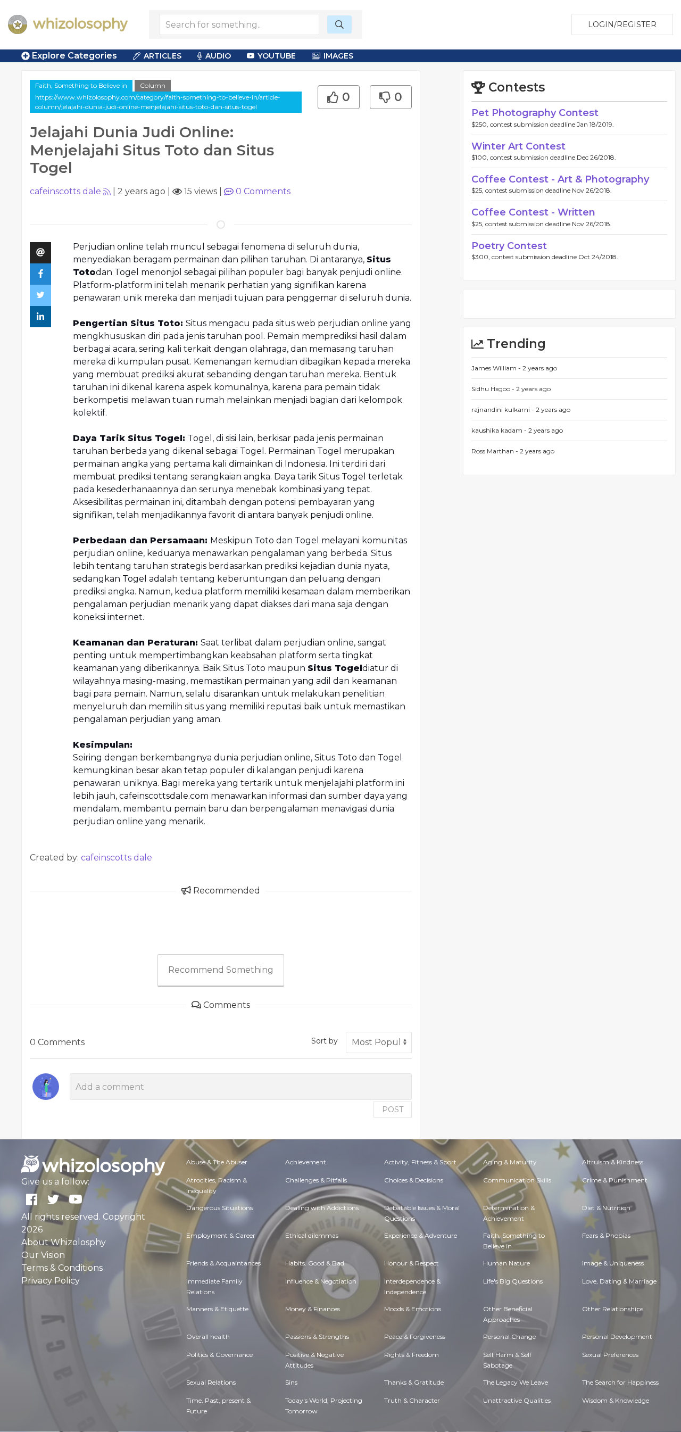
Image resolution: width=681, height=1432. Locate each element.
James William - (496, 368)
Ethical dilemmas (311, 1235)
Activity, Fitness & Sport (420, 1162)
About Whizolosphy (63, 1242)
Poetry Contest (509, 246)
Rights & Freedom (411, 1355)
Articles (162, 56)
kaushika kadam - (499, 430)
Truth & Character (412, 1400)
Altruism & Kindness (612, 1162)
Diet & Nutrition (606, 1208)
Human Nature (506, 1263)
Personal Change (509, 1336)
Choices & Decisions (413, 1180)
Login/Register (622, 24)
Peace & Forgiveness (414, 1336)
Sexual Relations (211, 1382)
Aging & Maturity (510, 1162)
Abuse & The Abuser (216, 1162)
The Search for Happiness (620, 1382)
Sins (291, 1382)
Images (338, 56)
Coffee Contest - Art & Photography (560, 179)
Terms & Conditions (62, 1268)
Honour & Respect (411, 1263)
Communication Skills (517, 1180)
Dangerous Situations (219, 1208)
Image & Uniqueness (613, 1263)
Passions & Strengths (317, 1336)
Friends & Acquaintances (223, 1263)
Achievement (305, 1162)
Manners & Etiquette (217, 1309)
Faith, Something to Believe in (81, 85)
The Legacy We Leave (515, 1382)
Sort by (324, 1041)
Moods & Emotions (412, 1309)
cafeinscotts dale (65, 191)
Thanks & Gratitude (414, 1382)
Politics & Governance (219, 1355)
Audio (218, 56)
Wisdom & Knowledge (615, 1400)
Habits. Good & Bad (314, 1263)
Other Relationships (612, 1309)
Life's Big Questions (513, 1281)
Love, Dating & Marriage (619, 1281)
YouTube (277, 56)
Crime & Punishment (614, 1180)
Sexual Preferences (610, 1355)
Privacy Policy (50, 1281)
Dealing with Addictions (322, 1208)
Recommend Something (220, 970)
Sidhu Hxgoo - (493, 389)
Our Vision (43, 1255)
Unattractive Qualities (517, 1400)
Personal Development (617, 1336)
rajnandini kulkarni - (503, 409)
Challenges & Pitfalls (316, 1180)
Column (152, 85)
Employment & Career (220, 1235)
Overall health (208, 1336)
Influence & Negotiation (320, 1281)
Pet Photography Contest (535, 113)
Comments (263, 191)
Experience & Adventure (420, 1235)
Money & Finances (312, 1309)
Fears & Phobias (606, 1235)
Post (392, 1109)
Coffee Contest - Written (533, 212)
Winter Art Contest (518, 146)
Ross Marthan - (495, 451)
